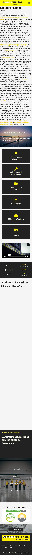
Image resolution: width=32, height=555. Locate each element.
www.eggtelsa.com (8, 57)
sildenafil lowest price (21, 121)
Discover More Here (11, 50)
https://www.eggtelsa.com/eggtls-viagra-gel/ (13, 45)
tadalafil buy (4, 101)
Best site (24, 79)
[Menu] (29, 3)
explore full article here (21, 122)
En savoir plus (16, 159)
